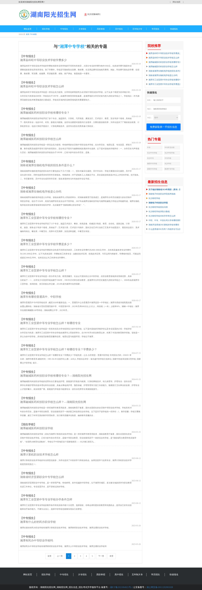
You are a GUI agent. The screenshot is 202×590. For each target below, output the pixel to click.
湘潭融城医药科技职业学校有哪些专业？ (166, 62)
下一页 (101, 556)
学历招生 (155, 29)
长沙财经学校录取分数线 (159, 212)
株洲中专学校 (170, 169)
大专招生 (82, 29)
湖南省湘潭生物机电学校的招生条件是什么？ (168, 71)
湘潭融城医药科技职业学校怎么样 (163, 67)
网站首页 (27, 29)
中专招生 (64, 29)
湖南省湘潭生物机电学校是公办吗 (163, 75)
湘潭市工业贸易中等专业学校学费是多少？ (167, 84)
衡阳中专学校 (152, 164)
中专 (148, 147)
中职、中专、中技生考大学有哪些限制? (165, 220)
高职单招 (101, 29)
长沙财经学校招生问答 (158, 207)
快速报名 (174, 29)
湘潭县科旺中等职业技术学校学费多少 (165, 53)
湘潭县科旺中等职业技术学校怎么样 (164, 58)
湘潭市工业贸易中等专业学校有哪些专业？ (167, 80)
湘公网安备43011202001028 (159, 587)
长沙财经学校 (154, 198)
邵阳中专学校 (152, 169)
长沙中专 (150, 158)
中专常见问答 (170, 147)
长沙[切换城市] (93, 14)
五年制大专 (137, 29)
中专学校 (168, 158)
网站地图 (176, 2)
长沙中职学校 (170, 153)
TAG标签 (33, 34)
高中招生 (119, 29)
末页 (111, 556)
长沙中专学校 (152, 153)
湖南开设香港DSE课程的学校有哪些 (164, 225)
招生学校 (46, 29)
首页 (27, 34)
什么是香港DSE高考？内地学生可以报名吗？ (168, 229)
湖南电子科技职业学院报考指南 (162, 194)
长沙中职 (168, 164)
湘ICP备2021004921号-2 (121, 587)
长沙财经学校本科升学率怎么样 (162, 216)
